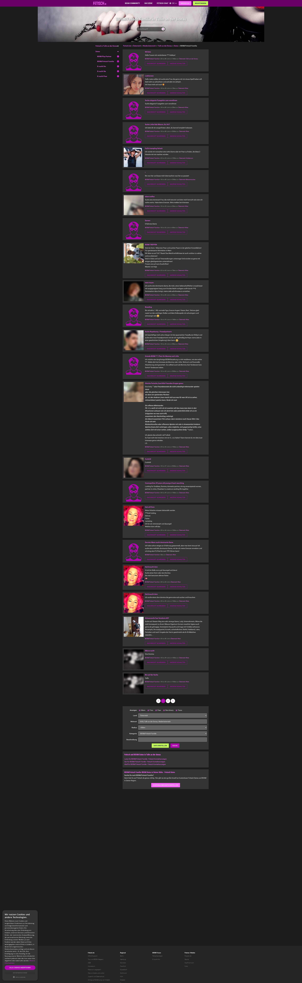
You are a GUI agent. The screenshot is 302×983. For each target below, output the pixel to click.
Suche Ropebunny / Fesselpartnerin (158, 332)
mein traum (149, 283)
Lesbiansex (149, 76)
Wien (186, 88)
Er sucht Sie (101, 71)
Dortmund (123, 973)
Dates (98, 51)
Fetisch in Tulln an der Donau (106, 46)
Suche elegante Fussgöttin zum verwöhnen (161, 100)
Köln (121, 976)
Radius (134, 727)
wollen (102, 973)
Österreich (182, 59)
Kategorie (133, 734)
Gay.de (187, 959)
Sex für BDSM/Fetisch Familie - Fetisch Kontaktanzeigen (144, 762)
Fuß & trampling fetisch (154, 148)
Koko (186, 966)
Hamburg (123, 959)
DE (173, 3)
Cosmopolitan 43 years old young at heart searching (164, 483)
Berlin (122, 956)
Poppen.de (188, 956)
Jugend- (90, 976)
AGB (89, 963)
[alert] (20, 945)
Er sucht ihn (156, 959)
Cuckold (148, 459)
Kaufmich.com (189, 963)
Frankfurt (123, 966)
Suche (175, 746)
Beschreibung (131, 740)
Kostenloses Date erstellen (165, 785)
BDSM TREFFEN (151, 245)
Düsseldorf (123, 969)
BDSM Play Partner (104, 56)
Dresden (122, 980)
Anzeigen (133, 710)
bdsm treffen (150, 196)
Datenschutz (100, 976)
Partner (187, 953)
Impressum (91, 966)
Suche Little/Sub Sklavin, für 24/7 (157, 124)
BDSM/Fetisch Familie (105, 61)
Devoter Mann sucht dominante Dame (159, 542)
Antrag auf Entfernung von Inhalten (99, 980)
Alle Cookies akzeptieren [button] (20, 968)
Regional (123, 953)
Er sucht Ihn (101, 66)
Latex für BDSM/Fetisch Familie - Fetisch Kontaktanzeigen (145, 759)
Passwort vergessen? (94, 969)
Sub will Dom (150, 507)
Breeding (148, 307)
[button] (20, 977)
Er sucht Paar (102, 76)
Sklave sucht (149, 651)
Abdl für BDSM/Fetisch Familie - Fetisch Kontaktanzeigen (145, 764)
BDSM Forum (156, 953)
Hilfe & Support (92, 956)
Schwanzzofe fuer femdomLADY (157, 618)
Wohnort (133, 721)
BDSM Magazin (98, 959)
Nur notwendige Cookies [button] (20, 972)
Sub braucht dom (151, 567)
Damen (147, 220)
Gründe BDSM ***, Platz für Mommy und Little (162, 356)
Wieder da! (185, 3)
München (123, 963)
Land (135, 715)
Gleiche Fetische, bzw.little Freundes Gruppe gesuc (164, 383)
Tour (89, 959)
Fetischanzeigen (157, 956)
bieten (95, 973)
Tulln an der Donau (192, 59)
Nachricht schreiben (156, 63)
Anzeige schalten (177, 63)
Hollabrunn (189, 158)
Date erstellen (160, 746)
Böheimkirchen (190, 179)
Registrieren (200, 3)
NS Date (148, 52)
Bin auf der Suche (151, 675)
